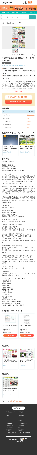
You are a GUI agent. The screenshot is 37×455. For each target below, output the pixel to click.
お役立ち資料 (14, 12)
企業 (14, 401)
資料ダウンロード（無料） (18, 101)
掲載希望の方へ (21, 429)
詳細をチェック (31, 115)
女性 (3, 65)
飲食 (17, 401)
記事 (19, 413)
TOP (3, 22)
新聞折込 (21, 65)
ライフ (25, 401)
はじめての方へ (21, 425)
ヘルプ (19, 427)
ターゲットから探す (9, 427)
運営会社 (7, 413)
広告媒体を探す (5, 12)
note (19, 419)
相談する (32, 12)
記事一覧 (23, 12)
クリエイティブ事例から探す (11, 432)
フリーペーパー (17, 22)
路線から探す (8, 430)
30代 (7, 65)
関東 (17, 65)
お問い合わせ (18, 408)
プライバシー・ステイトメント (24, 432)
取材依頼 (20, 420)
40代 (10, 65)
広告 (11, 401)
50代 (14, 65)
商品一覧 (8, 22)
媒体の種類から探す (9, 425)
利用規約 (20, 430)
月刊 (25, 65)
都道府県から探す (9, 429)
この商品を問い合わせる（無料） (18, 97)
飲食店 (21, 401)
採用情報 (7, 415)
